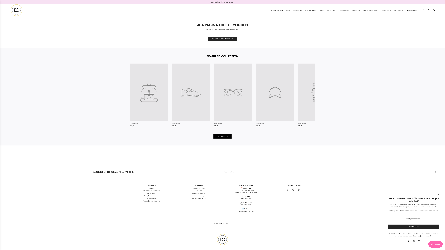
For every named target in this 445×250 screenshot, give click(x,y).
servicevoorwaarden (402, 236)
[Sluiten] (438, 194)
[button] (134, 95)
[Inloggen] (428, 10)
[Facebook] (287, 189)
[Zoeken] (423, 10)
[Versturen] (435, 172)
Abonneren (414, 227)
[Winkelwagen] (433, 10)
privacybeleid (429, 234)
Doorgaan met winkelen (222, 39)
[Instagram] (293, 189)
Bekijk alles (222, 136)
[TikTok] (298, 189)
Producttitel (134, 124)
